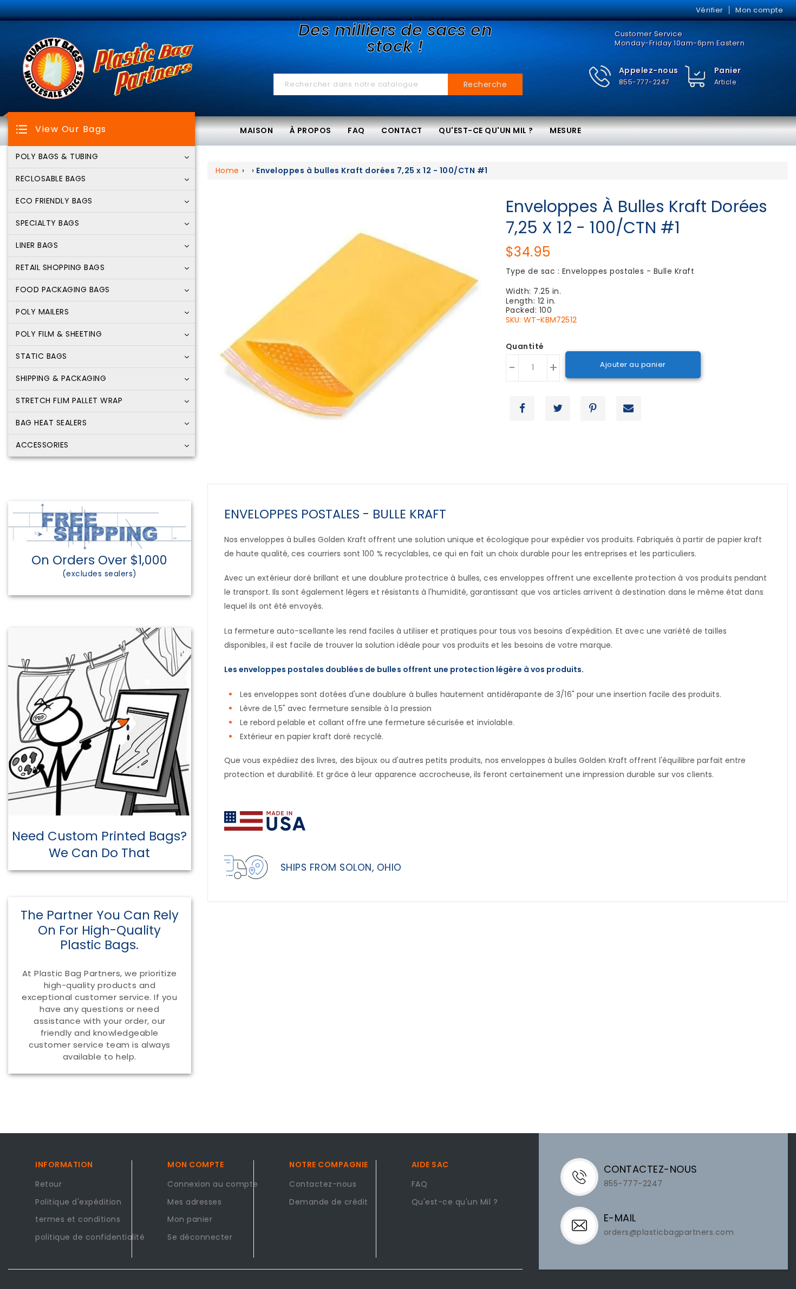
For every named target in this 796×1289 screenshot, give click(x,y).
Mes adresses (194, 1202)
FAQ (356, 130)
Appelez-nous (648, 70)
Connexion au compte (212, 1184)
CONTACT (401, 130)
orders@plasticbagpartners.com (669, 1232)
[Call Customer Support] (583, 1176)
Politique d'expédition (78, 1202)
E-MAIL (620, 1218)
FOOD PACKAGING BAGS (63, 290)
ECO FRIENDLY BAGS (54, 201)
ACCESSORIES (42, 445)
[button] (633, 76)
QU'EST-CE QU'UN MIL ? (486, 130)
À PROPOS (310, 130)
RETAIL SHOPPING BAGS (60, 268)
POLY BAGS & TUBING (57, 157)
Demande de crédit (328, 1202)
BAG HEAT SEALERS (51, 423)
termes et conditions (77, 1220)
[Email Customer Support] (583, 1225)
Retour (48, 1184)
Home (227, 170)
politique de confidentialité (90, 1237)
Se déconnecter (199, 1237)
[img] (695, 76)
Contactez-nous (322, 1184)
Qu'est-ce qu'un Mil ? (455, 1202)
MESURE (565, 130)
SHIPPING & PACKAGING (61, 379)
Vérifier (709, 10)
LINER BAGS (37, 246)
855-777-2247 (644, 82)
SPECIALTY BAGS (47, 223)
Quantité (525, 347)
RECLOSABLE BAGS (51, 179)
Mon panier (189, 1220)
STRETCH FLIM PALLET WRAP (69, 401)
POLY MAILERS (42, 312)
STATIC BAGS (41, 356)
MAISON (256, 130)
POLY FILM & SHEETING (59, 334)
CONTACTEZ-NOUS (650, 1169)
